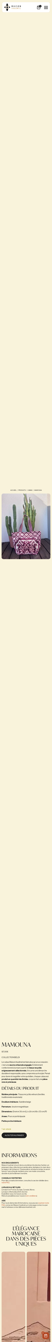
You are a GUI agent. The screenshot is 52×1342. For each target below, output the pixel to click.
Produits (22, 490)
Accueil (13, 490)
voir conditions (31, 1196)
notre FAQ (5, 1183)
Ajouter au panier (14, 1135)
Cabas (30, 490)
